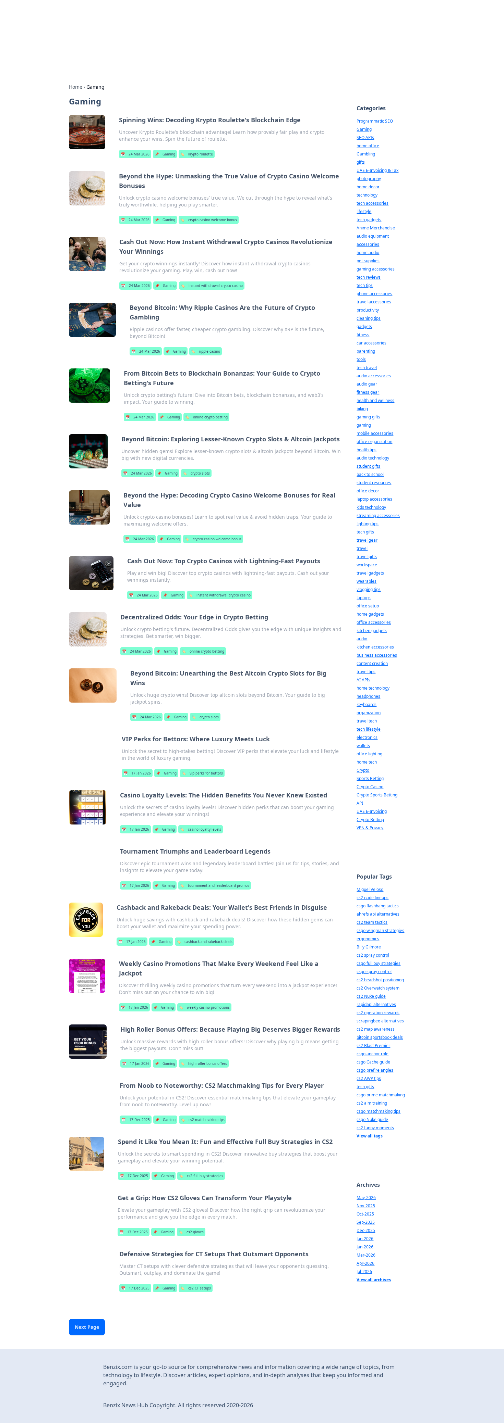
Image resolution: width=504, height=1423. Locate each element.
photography (369, 178)
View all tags (370, 1136)
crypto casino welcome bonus (208, 219)
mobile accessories (375, 433)
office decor (368, 491)
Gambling (366, 154)
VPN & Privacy (370, 828)
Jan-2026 (365, 1247)
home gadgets (370, 614)
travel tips (366, 672)
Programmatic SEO (375, 121)
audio (362, 639)
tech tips (365, 285)
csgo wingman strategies (380, 930)
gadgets (364, 326)
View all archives (374, 1280)
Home (75, 87)
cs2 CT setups (195, 1288)
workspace (367, 565)
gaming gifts (368, 417)
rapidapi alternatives (376, 1004)
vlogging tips (369, 589)
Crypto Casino (370, 787)
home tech (367, 762)
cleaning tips (369, 318)
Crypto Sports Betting (377, 795)
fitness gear (368, 392)
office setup (368, 606)
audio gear (367, 384)
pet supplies (368, 261)
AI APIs (363, 680)
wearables (366, 581)
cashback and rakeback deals (204, 941)
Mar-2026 (366, 1255)
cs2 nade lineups (372, 898)
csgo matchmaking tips (378, 1111)
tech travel (367, 367)
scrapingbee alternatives (380, 1021)
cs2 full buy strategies (201, 1175)
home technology (373, 688)
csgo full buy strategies (378, 963)
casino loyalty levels (200, 829)
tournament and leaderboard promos (214, 885)
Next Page (87, 1327)
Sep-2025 (366, 1222)
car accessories (371, 343)
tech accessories (372, 203)
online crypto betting (206, 417)
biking (362, 409)
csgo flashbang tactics (378, 906)
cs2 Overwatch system (378, 988)
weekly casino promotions (204, 1007)
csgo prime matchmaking (381, 1095)
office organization (374, 441)
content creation (372, 663)
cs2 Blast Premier (373, 1045)
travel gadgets (370, 573)
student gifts (368, 466)
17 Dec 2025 (135, 1119)
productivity (368, 310)
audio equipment (373, 236)
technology (367, 195)
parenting (366, 351)
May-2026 (366, 1197)
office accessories (374, 622)
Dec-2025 (366, 1230)
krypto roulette (196, 154)
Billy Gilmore (369, 947)
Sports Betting (370, 778)
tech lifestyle (369, 729)
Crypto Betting (370, 819)
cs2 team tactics (372, 922)
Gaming (165, 154)
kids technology (371, 507)
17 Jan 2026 (137, 773)
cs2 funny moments (375, 1128)
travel (362, 548)
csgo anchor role (372, 1054)
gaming (364, 425)
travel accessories (374, 302)
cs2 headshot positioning (380, 980)
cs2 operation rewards (378, 1013)
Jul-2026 (364, 1271)
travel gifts (367, 556)
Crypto (363, 770)
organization (369, 713)
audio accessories (374, 376)
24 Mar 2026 (135, 154)
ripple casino (205, 351)
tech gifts (365, 532)
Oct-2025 (365, 1214)
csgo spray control (374, 971)
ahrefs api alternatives (378, 914)
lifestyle (364, 211)
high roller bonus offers (203, 1063)
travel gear (367, 540)
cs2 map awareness (376, 1029)
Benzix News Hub (136, 24)
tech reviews (369, 277)
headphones (368, 696)
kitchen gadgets (372, 630)
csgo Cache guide (373, 1062)
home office (368, 146)
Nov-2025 (366, 1206)
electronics (367, 737)
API (360, 803)
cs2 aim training (372, 1103)
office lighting (369, 754)
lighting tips (368, 524)
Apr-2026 (365, 1263)
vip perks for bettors (202, 773)
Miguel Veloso (370, 889)
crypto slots (196, 473)
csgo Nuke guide (372, 1119)
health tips (366, 450)
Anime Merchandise (376, 228)
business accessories (377, 655)
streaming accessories (378, 515)
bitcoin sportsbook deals (380, 1037)
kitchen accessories (375, 647)
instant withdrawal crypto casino (212, 285)
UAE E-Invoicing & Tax (377, 170)
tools (361, 359)
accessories (368, 244)
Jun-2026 (365, 1239)
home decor (368, 187)
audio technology (373, 458)
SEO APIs (365, 137)
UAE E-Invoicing (372, 811)
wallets (363, 745)
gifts (361, 162)
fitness (363, 335)
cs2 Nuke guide (371, 996)
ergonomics (368, 939)
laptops (364, 598)
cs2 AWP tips (369, 1078)
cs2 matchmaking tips (203, 1119)
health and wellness (375, 400)
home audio (368, 252)
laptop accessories (374, 499)
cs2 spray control (373, 955)
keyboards (366, 704)
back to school (370, 474)
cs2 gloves (191, 1232)
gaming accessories (376, 269)
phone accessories (374, 294)
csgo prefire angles (375, 1070)
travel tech (367, 721)
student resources (374, 483)
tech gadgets (369, 220)
